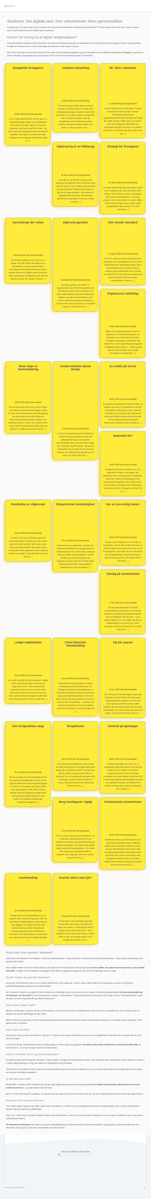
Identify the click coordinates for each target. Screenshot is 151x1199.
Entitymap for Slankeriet (15, 1187)
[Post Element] (28, 104)
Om (145, 1187)
